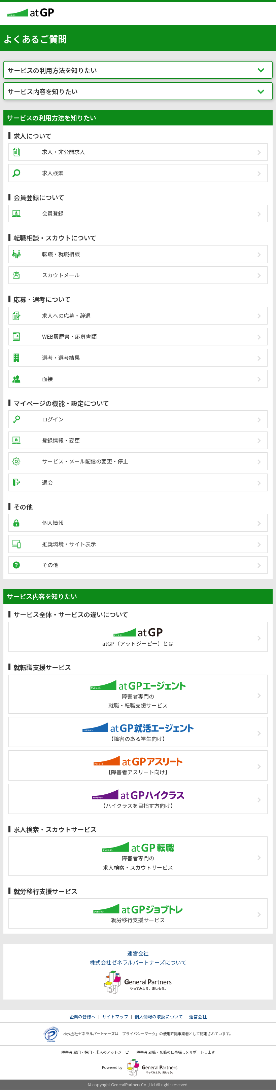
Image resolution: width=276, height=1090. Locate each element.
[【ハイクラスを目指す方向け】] (138, 788)
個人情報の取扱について (159, 1016)
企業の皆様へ (82, 1016)
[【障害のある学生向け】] (138, 721)
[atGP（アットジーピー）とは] (138, 626)
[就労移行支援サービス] (138, 903)
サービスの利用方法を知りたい (52, 70)
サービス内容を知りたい (42, 91)
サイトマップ (115, 1016)
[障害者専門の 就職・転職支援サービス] (138, 679)
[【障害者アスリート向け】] (138, 755)
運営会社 (198, 1016)
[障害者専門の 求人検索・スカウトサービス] (138, 841)
